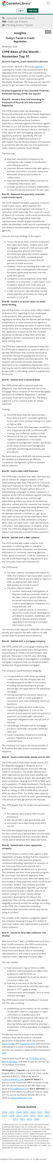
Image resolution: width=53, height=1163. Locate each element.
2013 (47, 1115)
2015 (33, 1115)
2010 (29, 1119)
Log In (21, 10)
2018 (11, 1115)
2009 (36, 1119)
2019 (4, 1115)
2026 (4, 1112)
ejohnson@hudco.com (21, 1097)
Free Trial (33, 10)
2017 (18, 1115)
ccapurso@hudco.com (13, 1079)
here (4, 1053)
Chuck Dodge (8, 1043)
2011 (22, 1119)
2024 (18, 1112)
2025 (11, 1112)
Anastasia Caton (27, 1043)
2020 (47, 1112)
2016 (25, 1115)
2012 (15, 1119)
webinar (39, 66)
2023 (25, 1112)
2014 (40, 1115)
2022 (33, 1112)
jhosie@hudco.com (19, 1088)
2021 (40, 1112)
